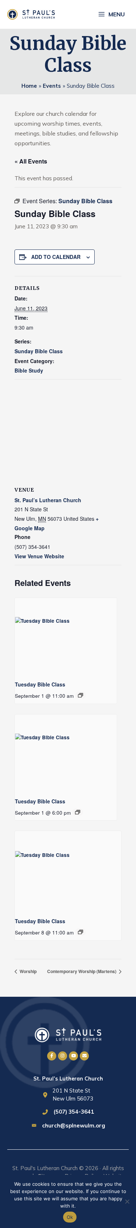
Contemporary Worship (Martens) (82, 971)
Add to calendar (56, 256)
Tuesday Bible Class (40, 684)
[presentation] (66, 636)
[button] (51, 1055)
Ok (70, 1217)
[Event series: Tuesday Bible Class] (80, 695)
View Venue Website (39, 556)
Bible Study (29, 370)
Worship (27, 971)
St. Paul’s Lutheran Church (48, 500)
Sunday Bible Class (39, 351)
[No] (127, 1201)
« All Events (31, 161)
